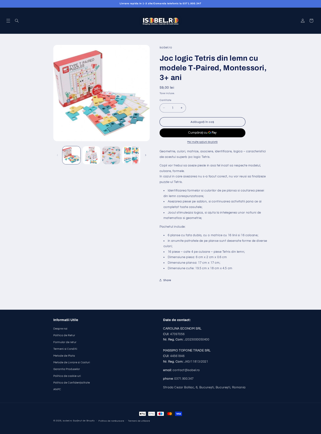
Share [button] (167, 280)
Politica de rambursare (111, 421)
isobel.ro (67, 421)
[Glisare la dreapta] (146, 155)
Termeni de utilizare (139, 421)
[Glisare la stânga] (57, 155)
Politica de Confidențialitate (71, 382)
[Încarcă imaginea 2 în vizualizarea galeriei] (91, 155)
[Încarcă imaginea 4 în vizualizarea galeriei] (131, 155)
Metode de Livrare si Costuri (71, 362)
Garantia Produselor (66, 369)
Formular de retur (65, 342)
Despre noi (60, 328)
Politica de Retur (64, 335)
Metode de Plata (64, 355)
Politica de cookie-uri (67, 376)
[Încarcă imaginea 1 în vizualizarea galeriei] (71, 155)
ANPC (57, 389)
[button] (8, 20)
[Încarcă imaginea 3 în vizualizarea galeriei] (111, 155)
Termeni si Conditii (65, 349)
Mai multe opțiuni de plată (202, 142)
